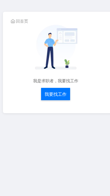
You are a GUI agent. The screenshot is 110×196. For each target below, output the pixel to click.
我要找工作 (56, 94)
